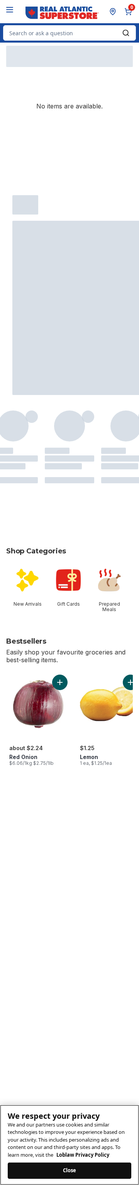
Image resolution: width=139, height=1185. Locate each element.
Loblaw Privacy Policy (82, 1154)
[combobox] (69, 33)
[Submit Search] (126, 33)
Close (69, 1170)
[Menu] (9, 9)
